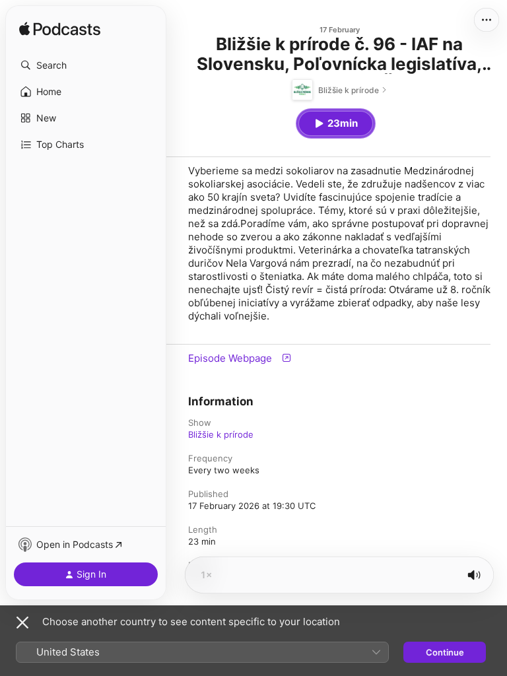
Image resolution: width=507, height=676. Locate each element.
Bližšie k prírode (221, 434)
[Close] (22, 622)
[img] (59, 29)
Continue (445, 652)
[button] (86, 65)
